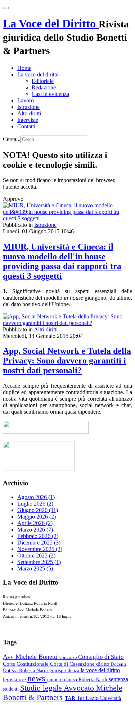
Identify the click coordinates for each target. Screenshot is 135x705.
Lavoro (25, 100)
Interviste (27, 120)
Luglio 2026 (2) (35, 504)
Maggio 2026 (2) (36, 517)
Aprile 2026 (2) (35, 523)
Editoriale (43, 81)
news (37, 678)
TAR (71, 698)
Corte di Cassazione (73, 664)
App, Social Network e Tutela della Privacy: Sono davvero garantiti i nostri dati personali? (67, 360)
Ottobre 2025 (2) (36, 555)
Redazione (44, 87)
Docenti (118, 664)
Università (110, 698)
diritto (103, 664)
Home (24, 68)
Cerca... (12, 139)
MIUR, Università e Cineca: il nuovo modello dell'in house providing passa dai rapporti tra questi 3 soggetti (62, 261)
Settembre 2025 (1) (39, 562)
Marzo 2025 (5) (35, 568)
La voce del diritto (38, 74)
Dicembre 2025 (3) (38, 542)
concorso (68, 657)
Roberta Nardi (93, 679)
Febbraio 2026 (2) (37, 536)
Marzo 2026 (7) (35, 529)
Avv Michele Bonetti (31, 656)
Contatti (26, 126)
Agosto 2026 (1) (36, 497)
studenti (11, 689)
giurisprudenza (65, 670)
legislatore (15, 679)
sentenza (118, 679)
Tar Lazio (88, 698)
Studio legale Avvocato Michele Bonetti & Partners (62, 692)
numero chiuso (62, 679)
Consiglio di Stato (101, 656)
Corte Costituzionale (26, 664)
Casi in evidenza (50, 94)
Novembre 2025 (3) (39, 549)
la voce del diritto (100, 670)
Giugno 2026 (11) (37, 510)
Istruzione (28, 107)
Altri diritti (29, 113)
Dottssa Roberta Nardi (26, 670)
